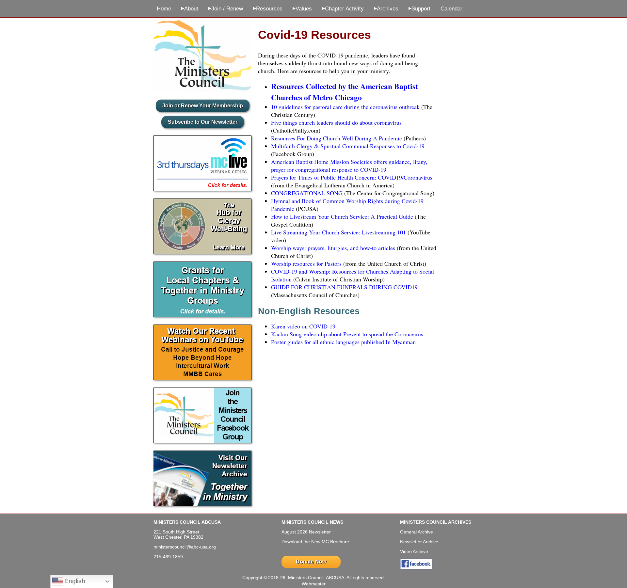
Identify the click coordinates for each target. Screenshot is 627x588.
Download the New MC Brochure (315, 541)
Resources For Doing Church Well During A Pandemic (336, 138)
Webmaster (314, 583)
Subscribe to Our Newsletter (202, 122)
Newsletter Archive (419, 541)
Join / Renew (225, 9)
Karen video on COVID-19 (303, 326)
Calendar (451, 9)
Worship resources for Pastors (306, 263)
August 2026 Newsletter (306, 531)
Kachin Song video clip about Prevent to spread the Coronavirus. (348, 334)
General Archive (416, 531)
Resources (267, 9)
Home (164, 9)
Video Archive (414, 551)
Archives (386, 9)
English (74, 581)
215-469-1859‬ (168, 556)
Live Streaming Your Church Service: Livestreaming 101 (338, 232)
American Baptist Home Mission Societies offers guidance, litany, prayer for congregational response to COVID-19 (349, 165)
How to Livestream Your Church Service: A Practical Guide (342, 216)
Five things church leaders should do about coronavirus (336, 122)
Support (419, 9)
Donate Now (311, 561)
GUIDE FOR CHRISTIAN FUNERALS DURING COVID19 (344, 287)
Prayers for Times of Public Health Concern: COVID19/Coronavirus (351, 177)
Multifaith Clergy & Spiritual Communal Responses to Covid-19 (348, 146)
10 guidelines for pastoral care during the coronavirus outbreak (345, 107)
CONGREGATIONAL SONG (307, 193)
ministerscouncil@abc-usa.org (184, 546)
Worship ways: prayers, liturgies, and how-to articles (333, 248)
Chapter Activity (343, 9)
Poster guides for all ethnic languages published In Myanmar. (343, 342)
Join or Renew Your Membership (202, 105)
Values (302, 9)
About (189, 9)
